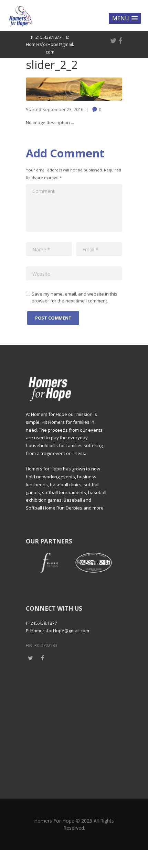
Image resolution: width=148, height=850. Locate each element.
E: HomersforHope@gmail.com (50, 44)
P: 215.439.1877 (46, 37)
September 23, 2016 (62, 109)
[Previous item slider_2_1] (50, 89)
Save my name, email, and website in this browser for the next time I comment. (74, 297)
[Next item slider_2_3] (98, 89)
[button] (125, 18)
